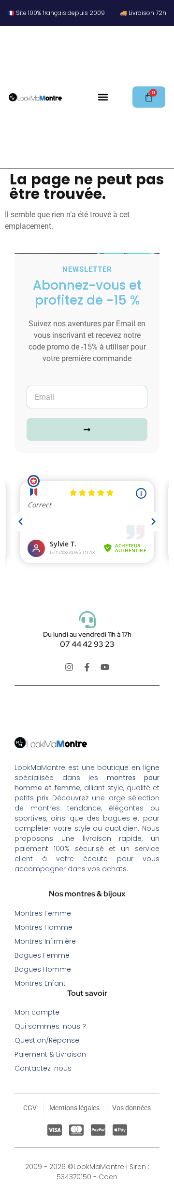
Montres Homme (43, 927)
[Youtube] (105, 667)
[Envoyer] (87, 429)
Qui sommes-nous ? (50, 1026)
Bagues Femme (42, 955)
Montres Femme (42, 913)
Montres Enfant (40, 983)
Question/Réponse (46, 1040)
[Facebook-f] (87, 667)
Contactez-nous (43, 1068)
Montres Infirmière (45, 941)
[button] (103, 97)
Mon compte (36, 1012)
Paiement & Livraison (50, 1054)
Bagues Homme (42, 969)
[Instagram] (69, 667)
